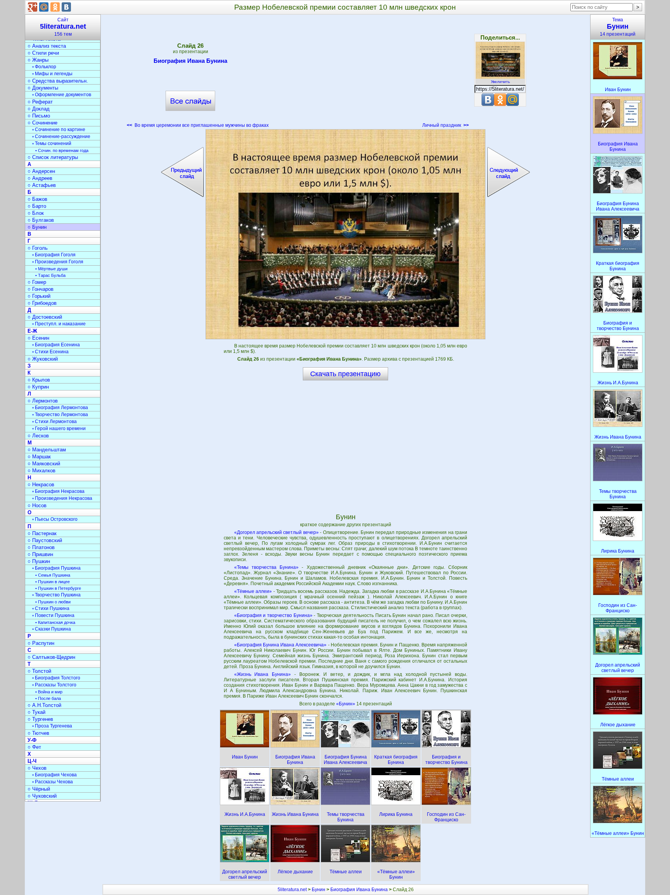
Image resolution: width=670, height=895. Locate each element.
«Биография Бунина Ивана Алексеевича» (280, 645)
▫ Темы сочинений (51, 143)
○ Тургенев (40, 719)
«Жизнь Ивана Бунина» (262, 674)
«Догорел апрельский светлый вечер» (276, 532)
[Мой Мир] (43, 7)
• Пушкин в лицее (52, 581)
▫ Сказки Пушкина (51, 629)
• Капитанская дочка (55, 622)
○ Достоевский (45, 317)
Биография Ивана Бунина (190, 60)
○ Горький (39, 296)
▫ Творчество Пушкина (56, 595)
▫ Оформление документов (61, 94)
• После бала (48, 698)
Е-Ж (32, 331)
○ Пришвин (40, 554)
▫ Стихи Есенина (50, 351)
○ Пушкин (39, 561)
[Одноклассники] (55, 7)
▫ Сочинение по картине (58, 129)
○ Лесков (38, 436)
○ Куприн (38, 387)
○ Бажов (37, 199)
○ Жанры (38, 60)
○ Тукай (36, 712)
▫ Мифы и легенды (52, 73)
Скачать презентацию (345, 374)
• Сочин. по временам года (61, 150)
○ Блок (36, 213)
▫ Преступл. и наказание (59, 324)
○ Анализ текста (47, 46)
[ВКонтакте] (66, 7)
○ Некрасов (41, 484)
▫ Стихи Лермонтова (54, 421)
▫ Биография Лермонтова (60, 407)
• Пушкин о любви (53, 602)
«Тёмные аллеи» (253, 591)
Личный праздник (445, 125)
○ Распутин (41, 643)
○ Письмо (39, 116)
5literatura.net (292, 889)
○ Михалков (41, 470)
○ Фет (34, 747)
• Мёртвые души (51, 268)
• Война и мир (48, 691)
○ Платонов (41, 547)
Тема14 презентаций (617, 27)
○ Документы (43, 88)
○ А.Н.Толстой (44, 705)
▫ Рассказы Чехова (52, 781)
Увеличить (500, 81)
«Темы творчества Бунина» (266, 567)
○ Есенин (38, 338)
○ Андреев (40, 178)
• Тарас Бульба (50, 275)
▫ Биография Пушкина (56, 568)
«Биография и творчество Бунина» (273, 615)
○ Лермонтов (43, 401)
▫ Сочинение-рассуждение (61, 136)
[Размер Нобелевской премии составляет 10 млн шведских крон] (345, 234)
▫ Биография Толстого (56, 678)
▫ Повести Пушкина (53, 615)
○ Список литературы (53, 157)
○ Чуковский (42, 796)
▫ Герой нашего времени (59, 428)
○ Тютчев (38, 733)
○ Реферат (40, 102)
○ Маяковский (44, 464)
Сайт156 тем (63, 27)
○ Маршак (39, 457)
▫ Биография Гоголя (54, 254)
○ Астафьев (42, 185)
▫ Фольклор (44, 66)
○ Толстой (39, 671)
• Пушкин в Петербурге (58, 588)
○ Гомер (37, 282)
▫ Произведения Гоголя (57, 261)
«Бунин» (346, 704)
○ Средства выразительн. (58, 81)
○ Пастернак (42, 533)
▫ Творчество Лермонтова (60, 414)
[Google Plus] (32, 7)
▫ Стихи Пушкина (50, 608)
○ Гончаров (41, 289)
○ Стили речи (43, 53)
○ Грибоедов (42, 303)
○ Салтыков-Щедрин (51, 657)
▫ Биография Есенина (56, 344)
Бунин (318, 889)
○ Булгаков (41, 220)
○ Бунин (37, 227)
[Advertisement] (345, 73)
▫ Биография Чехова (54, 775)
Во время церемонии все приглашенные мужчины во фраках (198, 125)
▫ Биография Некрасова (58, 491)
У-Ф (32, 740)
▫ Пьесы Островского (55, 519)
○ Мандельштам (47, 450)
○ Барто (37, 206)
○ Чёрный (39, 789)
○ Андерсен (41, 171)
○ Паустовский (45, 540)
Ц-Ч (32, 761)
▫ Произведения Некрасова (62, 498)
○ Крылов (39, 380)
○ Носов (37, 505)
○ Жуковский (43, 359)
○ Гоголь (38, 248)
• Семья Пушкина (52, 575)
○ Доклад (39, 109)
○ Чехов (37, 768)
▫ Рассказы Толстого (54, 685)
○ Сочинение (42, 123)
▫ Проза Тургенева (52, 726)
